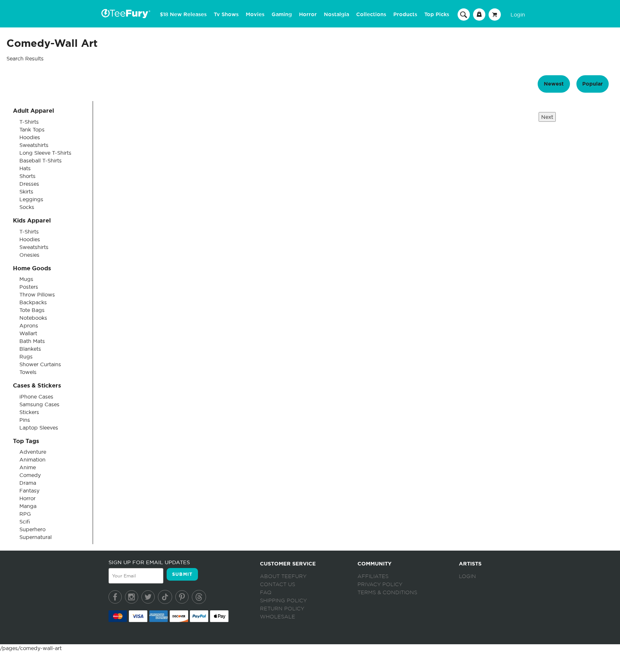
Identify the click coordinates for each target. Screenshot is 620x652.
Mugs (26, 279)
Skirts (26, 191)
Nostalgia (336, 14)
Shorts (27, 176)
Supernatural (35, 537)
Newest (554, 83)
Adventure (32, 452)
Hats (25, 168)
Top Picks (436, 14)
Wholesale (277, 616)
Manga (27, 506)
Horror (308, 14)
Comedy (30, 475)
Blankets (30, 349)
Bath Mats (32, 341)
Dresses (29, 184)
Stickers (29, 412)
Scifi (24, 521)
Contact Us (277, 584)
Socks (26, 207)
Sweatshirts (33, 145)
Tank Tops (32, 129)
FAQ (266, 592)
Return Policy (282, 608)
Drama (27, 483)
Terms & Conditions (387, 592)
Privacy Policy (379, 584)
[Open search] (463, 14)
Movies (255, 14)
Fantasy (29, 490)
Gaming (282, 14)
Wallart (28, 333)
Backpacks (33, 302)
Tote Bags (32, 310)
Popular (592, 83)
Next (547, 117)
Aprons (28, 325)
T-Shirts (29, 122)
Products (405, 14)
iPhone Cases (36, 396)
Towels (27, 372)
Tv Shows (226, 14)
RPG (25, 514)
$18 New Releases (183, 14)
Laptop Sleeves (38, 427)
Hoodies (29, 137)
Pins (24, 420)
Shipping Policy (283, 600)
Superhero (32, 529)
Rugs (26, 356)
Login (518, 14)
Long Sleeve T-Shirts (45, 153)
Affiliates (372, 576)
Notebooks (33, 318)
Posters (28, 287)
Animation (32, 459)
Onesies (29, 255)
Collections (371, 14)
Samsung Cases (39, 404)
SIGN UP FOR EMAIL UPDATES (149, 562)
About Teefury (283, 576)
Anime (27, 467)
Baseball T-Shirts (40, 160)
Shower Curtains (40, 364)
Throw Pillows (37, 294)
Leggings (31, 199)
